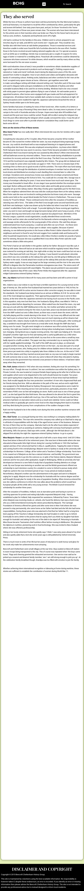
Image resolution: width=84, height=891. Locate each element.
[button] (44, 4)
